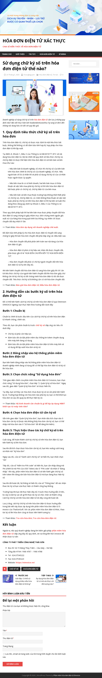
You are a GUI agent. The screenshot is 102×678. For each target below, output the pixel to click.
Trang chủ (7, 54)
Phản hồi (6, 610)
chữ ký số (14, 569)
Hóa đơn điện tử (45, 74)
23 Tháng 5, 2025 (13, 74)
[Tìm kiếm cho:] (84, 64)
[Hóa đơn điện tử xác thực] (51, 33)
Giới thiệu (20, 54)
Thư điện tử (8, 638)
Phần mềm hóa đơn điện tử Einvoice (67, 675)
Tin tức (32, 54)
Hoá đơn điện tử (47, 54)
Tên (4, 630)
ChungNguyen (29, 74)
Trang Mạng (8, 646)
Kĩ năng (62, 54)
